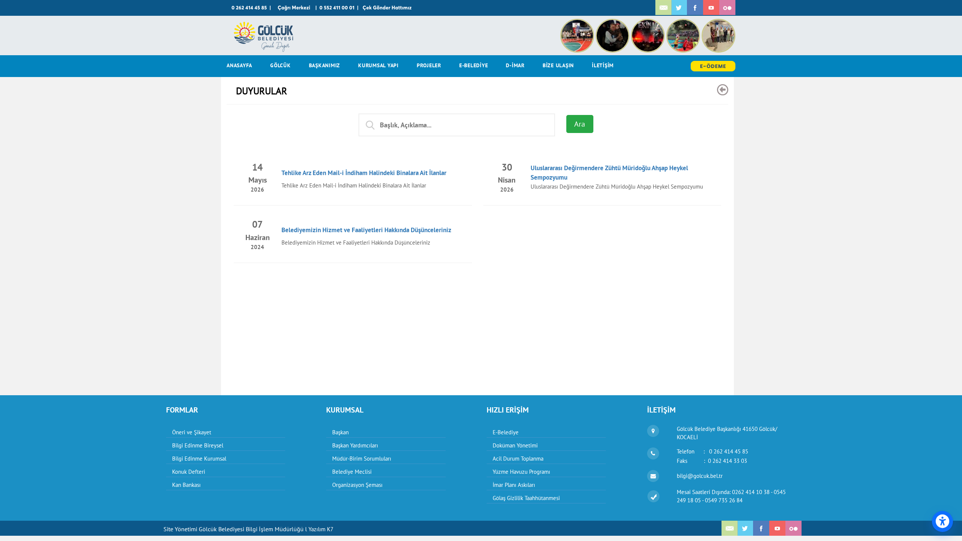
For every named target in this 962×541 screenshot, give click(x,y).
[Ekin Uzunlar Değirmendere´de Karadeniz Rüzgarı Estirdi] (648, 22)
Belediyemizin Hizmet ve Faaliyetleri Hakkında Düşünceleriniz (366, 230)
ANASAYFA (239, 65)
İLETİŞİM (603, 65)
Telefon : (712, 451)
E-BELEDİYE (473, 65)
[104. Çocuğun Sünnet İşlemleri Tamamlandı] (718, 22)
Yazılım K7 (321, 529)
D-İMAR (515, 65)
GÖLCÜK (280, 65)
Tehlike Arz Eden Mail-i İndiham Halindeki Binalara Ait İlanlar (363, 173)
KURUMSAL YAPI (378, 65)
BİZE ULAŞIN (558, 65)
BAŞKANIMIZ (324, 65)
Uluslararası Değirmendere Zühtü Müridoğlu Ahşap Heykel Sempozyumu (617, 186)
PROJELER (429, 65)
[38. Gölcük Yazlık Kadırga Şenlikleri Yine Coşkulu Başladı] (613, 22)
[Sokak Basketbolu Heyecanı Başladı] (684, 22)
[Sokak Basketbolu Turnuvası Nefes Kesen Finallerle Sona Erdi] (578, 22)
